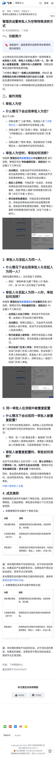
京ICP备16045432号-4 (28, 748)
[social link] (6, 726)
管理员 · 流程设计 (21, 11)
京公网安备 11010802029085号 (29, 751)
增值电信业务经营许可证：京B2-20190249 (28, 753)
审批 (9, 11)
